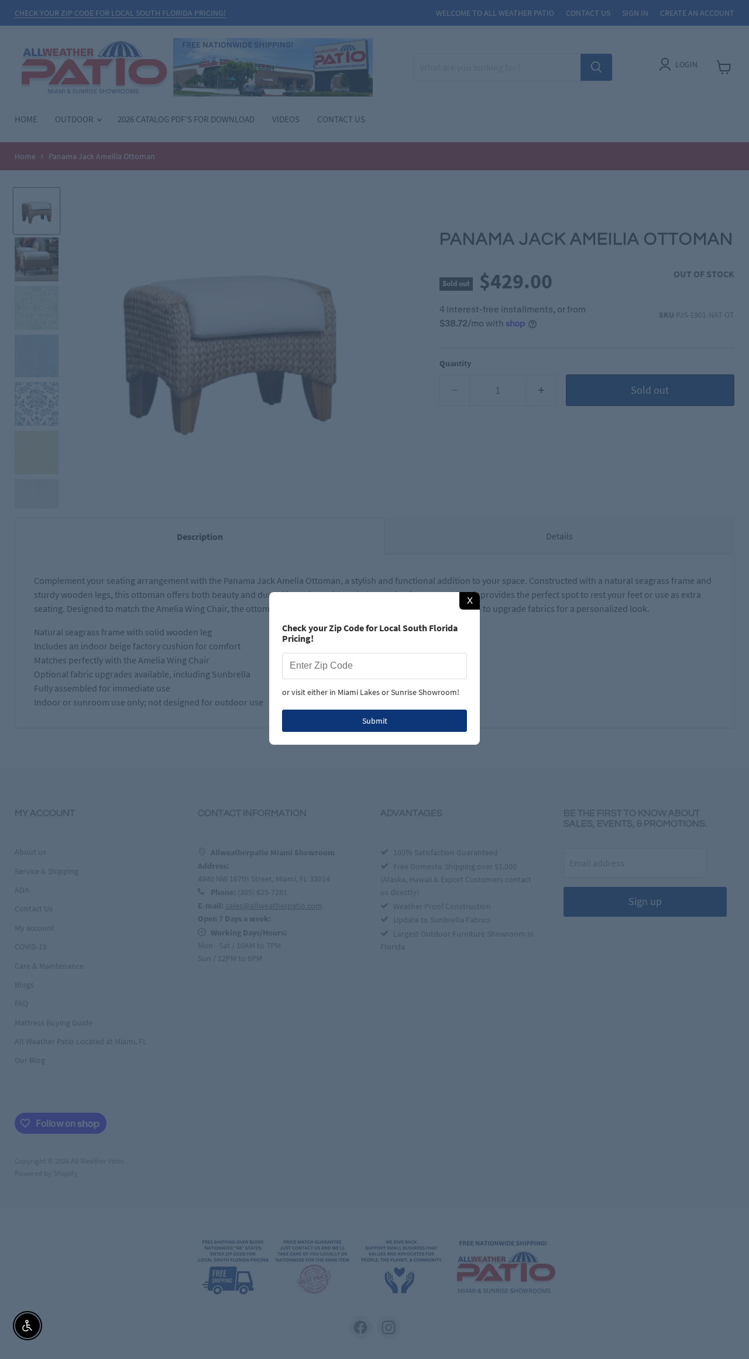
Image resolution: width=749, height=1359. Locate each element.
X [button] (470, 600)
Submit (374, 720)
